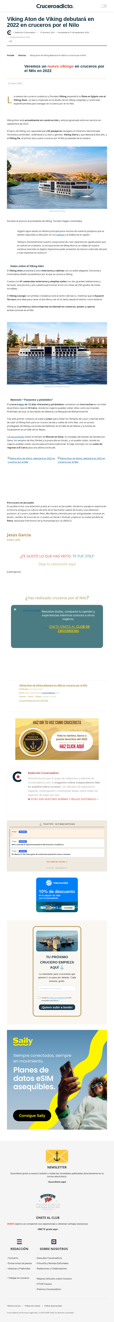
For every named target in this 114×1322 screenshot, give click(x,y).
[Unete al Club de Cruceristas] (47, 1203)
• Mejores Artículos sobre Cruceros (54, 1278)
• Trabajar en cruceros (18, 1278)
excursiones (17, 436)
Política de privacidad (53, 1306)
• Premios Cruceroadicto (48, 1289)
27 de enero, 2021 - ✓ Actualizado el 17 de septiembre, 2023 (64, 32)
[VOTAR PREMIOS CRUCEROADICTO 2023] (57, 738)
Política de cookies (32, 1306)
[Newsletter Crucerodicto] (57, 1156)
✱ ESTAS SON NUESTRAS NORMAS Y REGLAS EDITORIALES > (63, 799)
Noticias (22, 55)
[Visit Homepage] (55, 6)
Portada (10, 55)
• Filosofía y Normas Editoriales (52, 1263)
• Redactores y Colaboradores (51, 1268)
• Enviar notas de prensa (19, 1263)
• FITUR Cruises (44, 1284)
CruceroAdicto (48, 692)
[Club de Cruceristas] (30, 625)
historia (60, 234)
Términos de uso (14, 1306)
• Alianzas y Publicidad (18, 1268)
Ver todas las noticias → (57, 862)
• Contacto (12, 1258)
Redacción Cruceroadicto (25, 32)
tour (21, 404)
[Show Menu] (8, 6)
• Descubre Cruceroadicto (49, 1258)
